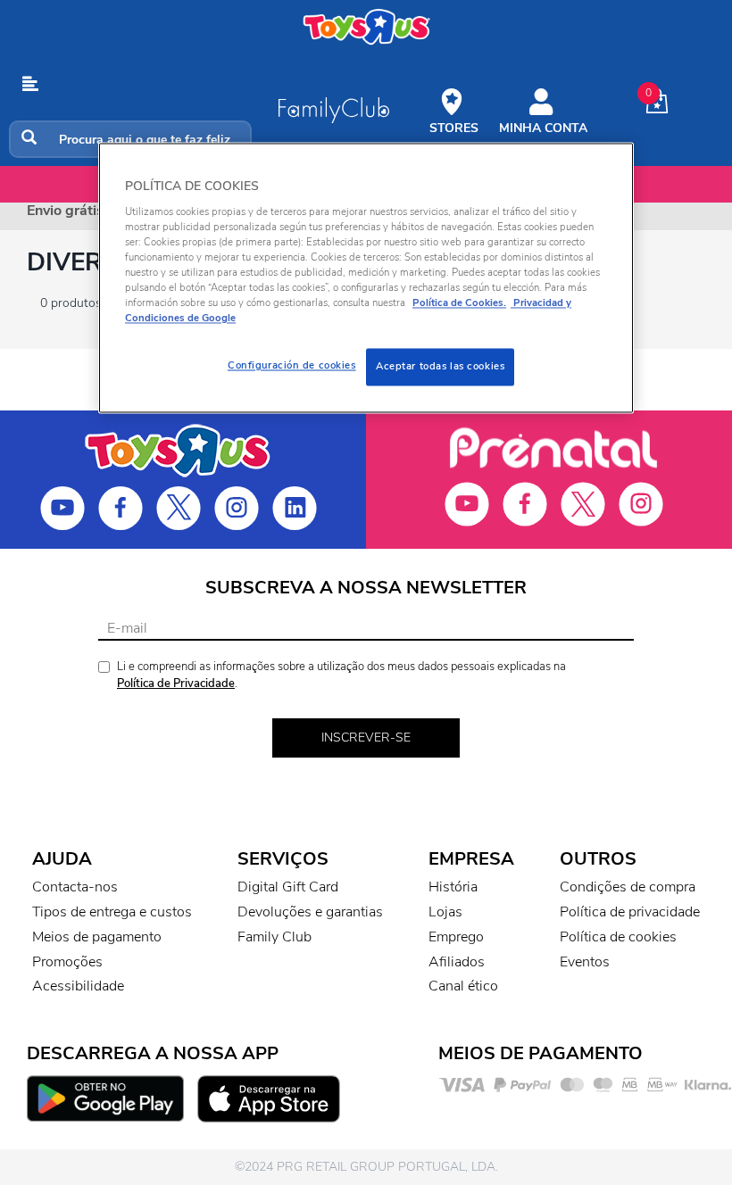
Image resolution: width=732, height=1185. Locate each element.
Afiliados (456, 962)
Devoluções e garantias (310, 912)
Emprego (456, 937)
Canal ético (463, 986)
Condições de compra (627, 887)
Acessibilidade (78, 986)
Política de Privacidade (176, 683)
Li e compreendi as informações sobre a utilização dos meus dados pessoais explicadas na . (341, 675)
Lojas (445, 912)
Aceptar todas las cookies (440, 367)
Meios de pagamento (97, 937)
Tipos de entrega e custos (112, 912)
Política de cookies (618, 937)
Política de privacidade (630, 912)
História (453, 887)
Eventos (585, 962)
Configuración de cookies (292, 366)
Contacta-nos (75, 887)
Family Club (274, 937)
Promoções (67, 962)
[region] (366, 278)
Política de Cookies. (459, 303)
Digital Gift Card (287, 887)
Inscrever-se (366, 737)
